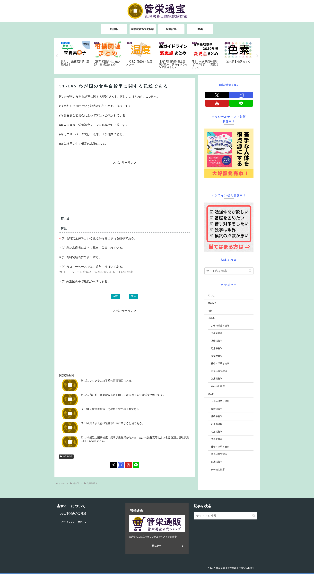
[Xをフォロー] (113, 465)
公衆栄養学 (68, 456)
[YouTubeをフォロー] (128, 465)
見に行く (157, 545)
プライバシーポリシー (75, 522)
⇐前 (115, 296)
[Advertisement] (91, 188)
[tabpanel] (75, 55)
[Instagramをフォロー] (121, 465)
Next (257, 56)
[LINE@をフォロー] (136, 465)
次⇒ (133, 296)
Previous (56, 56)
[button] (250, 271)
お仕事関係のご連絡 (73, 513)
